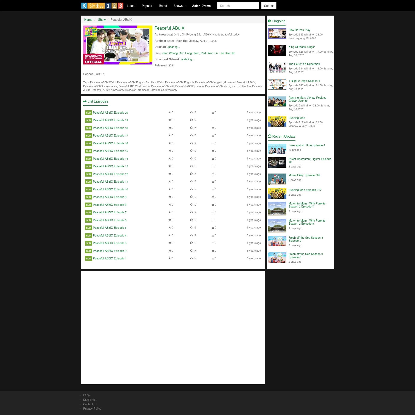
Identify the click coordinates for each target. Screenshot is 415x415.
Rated (163, 5)
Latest (131, 5)
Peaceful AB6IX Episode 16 (110, 143)
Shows (179, 5)
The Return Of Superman (304, 64)
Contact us (90, 404)
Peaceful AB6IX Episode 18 (110, 128)
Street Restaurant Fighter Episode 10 (310, 160)
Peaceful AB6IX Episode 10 (110, 189)
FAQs (86, 395)
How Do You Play (299, 30)
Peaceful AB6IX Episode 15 (110, 151)
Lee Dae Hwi (227, 53)
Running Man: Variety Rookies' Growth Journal (308, 99)
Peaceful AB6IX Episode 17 (110, 135)
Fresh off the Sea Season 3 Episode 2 (306, 239)
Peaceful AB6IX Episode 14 (110, 158)
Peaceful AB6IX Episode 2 (109, 251)
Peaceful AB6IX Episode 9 (109, 197)
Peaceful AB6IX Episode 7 (109, 212)
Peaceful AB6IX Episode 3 (109, 243)
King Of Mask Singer (302, 47)
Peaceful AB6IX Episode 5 (109, 227)
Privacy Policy (92, 408)
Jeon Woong (170, 53)
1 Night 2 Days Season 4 (304, 81)
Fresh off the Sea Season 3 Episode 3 (306, 255)
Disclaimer (89, 399)
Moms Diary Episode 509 (304, 175)
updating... (173, 47)
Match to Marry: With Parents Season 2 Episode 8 (307, 221)
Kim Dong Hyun (189, 53)
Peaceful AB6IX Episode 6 (109, 220)
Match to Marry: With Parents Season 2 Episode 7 (307, 204)
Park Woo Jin (209, 53)
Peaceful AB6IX (169, 28)
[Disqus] (173, 327)
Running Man (297, 118)
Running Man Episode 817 (305, 190)
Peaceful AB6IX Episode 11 (110, 181)
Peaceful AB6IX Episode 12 (110, 174)
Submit (269, 5)
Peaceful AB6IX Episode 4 (109, 235)
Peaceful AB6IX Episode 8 (109, 205)
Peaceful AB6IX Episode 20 (110, 112)
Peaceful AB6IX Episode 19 (110, 120)
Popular (147, 5)
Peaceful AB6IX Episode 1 (109, 258)
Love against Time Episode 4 (307, 145)
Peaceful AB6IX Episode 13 (110, 166)
